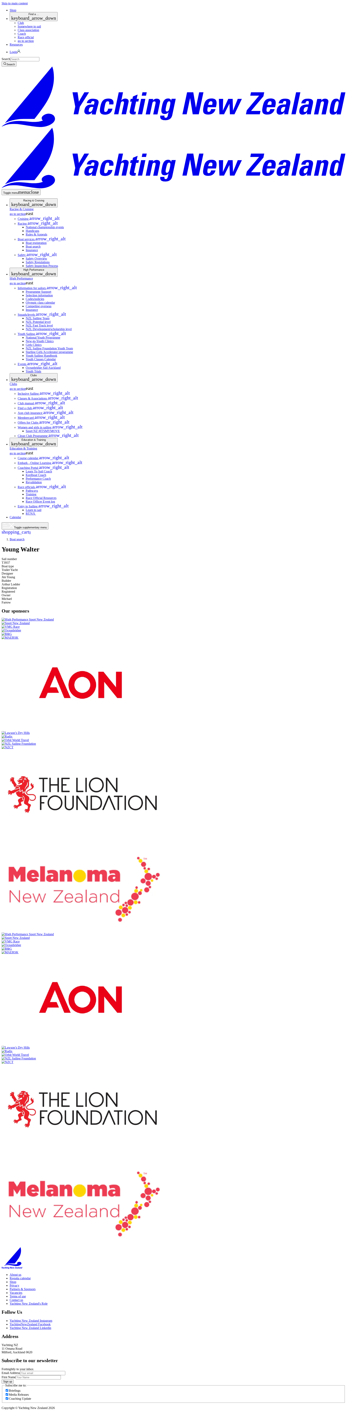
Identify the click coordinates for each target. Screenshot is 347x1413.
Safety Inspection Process (42, 265)
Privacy (14, 1285)
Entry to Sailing (43, 506)
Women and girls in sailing (50, 427)
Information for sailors (47, 288)
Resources (16, 44)
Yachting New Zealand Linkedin (30, 1328)
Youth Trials (33, 371)
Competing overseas (38, 306)
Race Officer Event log (40, 501)
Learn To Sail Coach (39, 471)
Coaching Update (20, 1398)
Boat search (33, 246)
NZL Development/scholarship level (49, 329)
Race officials (42, 487)
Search (6, 59)
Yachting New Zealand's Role (29, 1303)
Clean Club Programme (48, 436)
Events (37, 364)
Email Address (11, 1373)
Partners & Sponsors (23, 1289)
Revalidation (34, 482)
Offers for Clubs (43, 422)
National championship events (45, 227)
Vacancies (16, 1292)
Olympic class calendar (40, 302)
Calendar (15, 517)
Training (31, 494)
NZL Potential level (38, 322)
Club (21, 23)
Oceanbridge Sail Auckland (43, 367)
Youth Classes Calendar (41, 359)
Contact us (16, 1300)
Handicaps (32, 231)
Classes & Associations (48, 398)
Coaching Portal (43, 467)
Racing (38, 223)
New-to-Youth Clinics (40, 341)
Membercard (41, 417)
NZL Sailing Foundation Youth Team (49, 348)
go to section (26, 41)
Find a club (40, 408)
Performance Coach (38, 478)
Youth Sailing (42, 334)
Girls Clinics (34, 344)
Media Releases (19, 1394)
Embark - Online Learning (50, 463)
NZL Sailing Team (37, 318)
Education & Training (33, 442)
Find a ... (33, 17)
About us (15, 1274)
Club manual (41, 403)
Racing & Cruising (33, 203)
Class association (28, 30)
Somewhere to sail (29, 26)
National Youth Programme (43, 337)
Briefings (14, 1390)
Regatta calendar (20, 1278)
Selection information (39, 295)
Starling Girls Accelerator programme (49, 352)
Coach (22, 33)
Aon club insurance (45, 413)
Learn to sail (33, 510)
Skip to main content (15, 3)
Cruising (39, 218)
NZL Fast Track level (39, 325)
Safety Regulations (38, 262)
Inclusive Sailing (44, 393)
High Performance (33, 272)
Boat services (42, 239)
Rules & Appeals (36, 234)
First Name (9, 1377)
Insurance (32, 250)
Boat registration (36, 243)
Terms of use (18, 1296)
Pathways (32, 490)
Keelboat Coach (36, 475)
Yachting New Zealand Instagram (31, 1320)
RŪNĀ (31, 513)
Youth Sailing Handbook (41, 355)
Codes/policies (35, 299)
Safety (37, 255)
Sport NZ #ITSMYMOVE (43, 431)
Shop (13, 10)
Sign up (7, 1381)
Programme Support (38, 291)
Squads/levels (42, 314)
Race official (26, 37)
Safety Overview (36, 258)
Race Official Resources (41, 498)
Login (13, 52)
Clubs (33, 378)
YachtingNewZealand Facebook (30, 1324)
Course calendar (43, 458)
